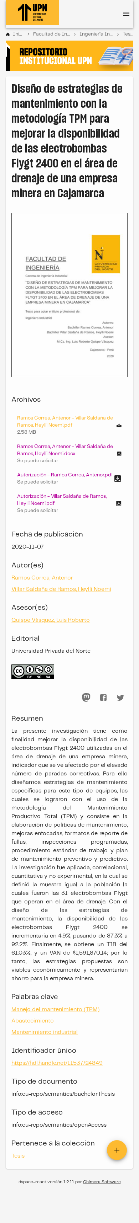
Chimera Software (102, 1182)
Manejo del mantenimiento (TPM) (55, 1009)
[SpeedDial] (117, 1150)
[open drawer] (126, 14)
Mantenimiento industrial (44, 1032)
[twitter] (120, 697)
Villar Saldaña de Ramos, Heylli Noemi (61, 589)
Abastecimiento (32, 1021)
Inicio (18, 34)
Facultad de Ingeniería (51, 34)
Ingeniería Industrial (96, 34)
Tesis (128, 34)
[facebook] (103, 697)
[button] (69, 453)
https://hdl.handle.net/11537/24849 (57, 1063)
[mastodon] (86, 697)
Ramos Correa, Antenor (42, 578)
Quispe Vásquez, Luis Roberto (50, 620)
